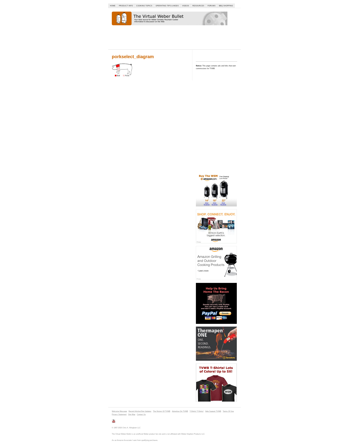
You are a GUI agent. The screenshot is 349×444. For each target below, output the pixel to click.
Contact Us (141, 414)
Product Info (126, 6)
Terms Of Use (228, 411)
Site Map (131, 414)
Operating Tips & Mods (167, 6)
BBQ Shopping (226, 6)
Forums (212, 6)
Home (112, 6)
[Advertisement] (161, 38)
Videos (185, 6)
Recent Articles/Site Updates (140, 411)
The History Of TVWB (161, 411)
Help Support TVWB (213, 411)
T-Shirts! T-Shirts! (197, 411)
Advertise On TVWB (180, 411)
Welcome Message (119, 411)
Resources (198, 6)
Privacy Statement (119, 414)
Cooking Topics (144, 6)
